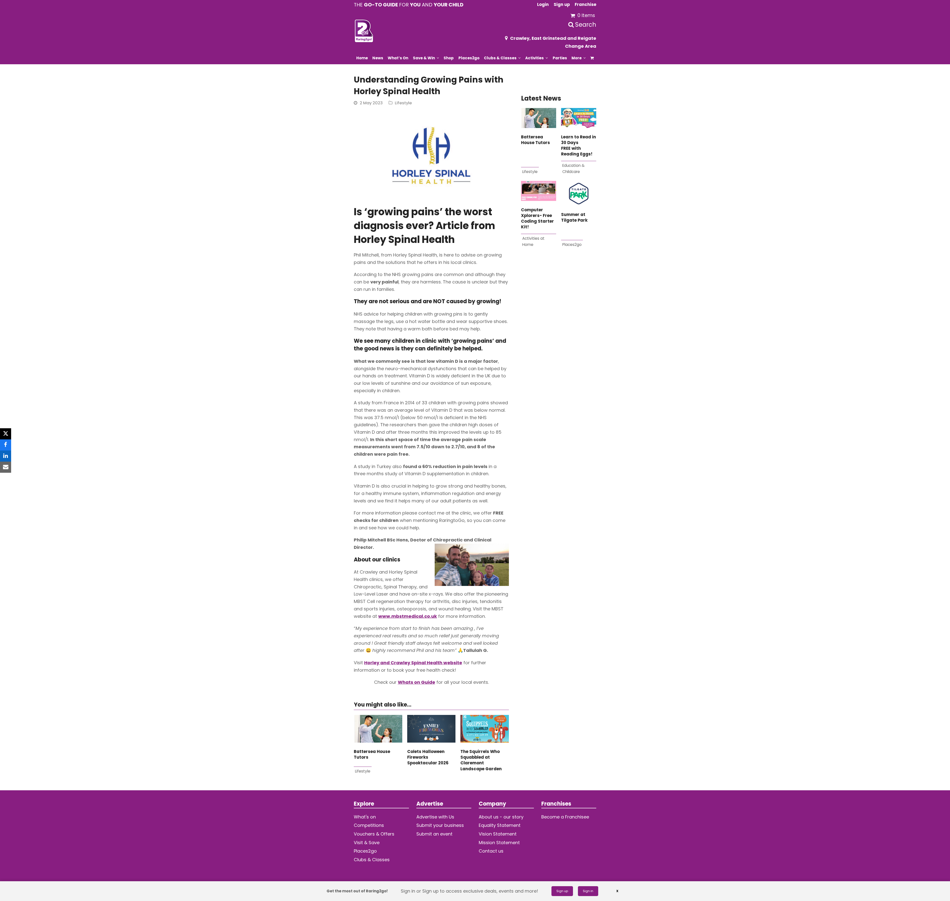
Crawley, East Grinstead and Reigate (553, 38)
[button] (592, 58)
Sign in (588, 891)
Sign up (562, 891)
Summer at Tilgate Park (574, 217)
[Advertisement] (558, 314)
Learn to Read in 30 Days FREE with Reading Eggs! (578, 145)
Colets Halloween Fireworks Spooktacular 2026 (428, 757)
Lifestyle (403, 103)
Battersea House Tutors (535, 140)
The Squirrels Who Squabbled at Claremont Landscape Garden (481, 760)
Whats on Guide (416, 682)
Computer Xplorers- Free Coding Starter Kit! (537, 218)
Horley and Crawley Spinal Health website (413, 663)
